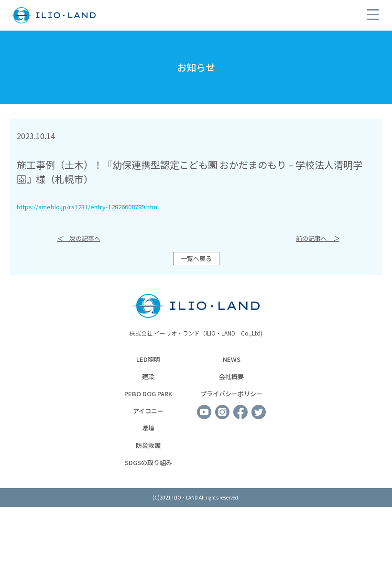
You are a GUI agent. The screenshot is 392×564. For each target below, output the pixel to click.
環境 (148, 428)
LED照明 (148, 359)
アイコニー (148, 410)
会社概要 (231, 376)
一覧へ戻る (196, 258)
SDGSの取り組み (148, 462)
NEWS (231, 359)
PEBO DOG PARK (148, 393)
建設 (148, 376)
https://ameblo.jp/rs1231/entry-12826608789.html (88, 206)
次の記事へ (78, 238)
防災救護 (148, 445)
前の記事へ (317, 238)
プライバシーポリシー (231, 393)
